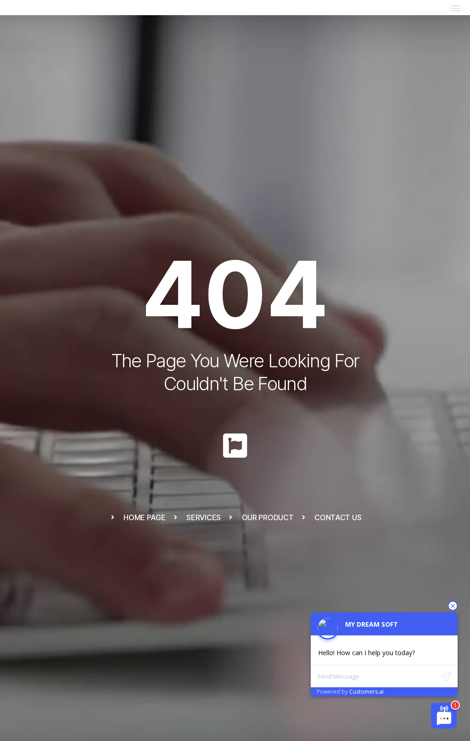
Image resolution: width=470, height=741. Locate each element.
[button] (455, 7)
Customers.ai (366, 692)
